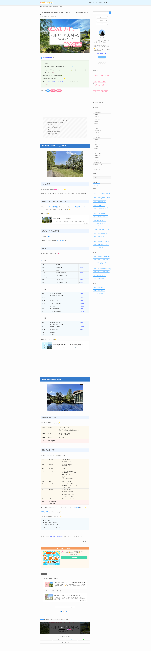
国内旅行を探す (98, 109)
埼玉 (96, 121)
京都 (96, 148)
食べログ (105, 53)
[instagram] (101, 63)
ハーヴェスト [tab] (64, 574)
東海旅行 (97, 137)
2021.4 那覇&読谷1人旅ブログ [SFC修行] (101, 271)
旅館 (102, 85)
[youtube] (103, 63)
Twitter (101, 53)
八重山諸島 (98, 162)
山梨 (97, 132)
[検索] (105, 63)
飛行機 (102, 75)
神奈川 (97, 125)
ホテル (99, 85)
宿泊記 (82, 311)
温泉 (102, 91)
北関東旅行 (98, 112)
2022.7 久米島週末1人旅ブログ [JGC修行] (101, 241)
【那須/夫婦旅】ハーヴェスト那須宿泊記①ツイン (64, 218)
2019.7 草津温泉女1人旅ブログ (99, 287)
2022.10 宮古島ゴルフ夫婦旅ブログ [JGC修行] (102, 226)
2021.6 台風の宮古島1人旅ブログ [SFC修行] (102, 256)
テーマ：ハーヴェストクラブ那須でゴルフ (56, 126)
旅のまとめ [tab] (44, 574)
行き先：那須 (50, 124)
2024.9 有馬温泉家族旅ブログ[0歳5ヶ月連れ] (101, 191)
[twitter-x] (99, 63)
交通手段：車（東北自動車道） (54, 127)
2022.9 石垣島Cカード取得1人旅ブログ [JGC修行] (102, 230)
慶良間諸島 (98, 157)
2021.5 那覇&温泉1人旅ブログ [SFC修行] (101, 259)
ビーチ (99, 91)
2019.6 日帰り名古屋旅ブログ (99, 293)
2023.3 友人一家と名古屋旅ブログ (100, 213)
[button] (46, 639)
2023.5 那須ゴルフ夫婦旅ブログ (47, 57)
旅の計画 (53, 90)
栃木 (42, 619)
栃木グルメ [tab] (58, 574)
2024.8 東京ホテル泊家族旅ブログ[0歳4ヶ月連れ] (102, 194)
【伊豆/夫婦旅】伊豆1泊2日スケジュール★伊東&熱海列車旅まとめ (68, 344)
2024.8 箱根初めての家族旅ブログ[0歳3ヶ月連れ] (102, 198)
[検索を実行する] (110, 12)
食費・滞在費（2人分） (52, 134)
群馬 (97, 116)
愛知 (97, 141)
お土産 (95, 91)
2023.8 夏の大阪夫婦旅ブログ (99, 205)
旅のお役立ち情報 (98, 102)
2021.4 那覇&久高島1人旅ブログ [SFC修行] (102, 268)
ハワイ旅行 (98, 167)
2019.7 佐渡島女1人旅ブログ (99, 290)
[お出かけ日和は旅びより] (47, 2)
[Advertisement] (65, 105)
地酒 (105, 81)
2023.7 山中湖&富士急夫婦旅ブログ (100, 208)
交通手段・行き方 (96, 75)
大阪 (97, 146)
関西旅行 (97, 144)
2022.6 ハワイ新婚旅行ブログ (99, 247)
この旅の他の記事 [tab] (51, 574)
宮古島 (97, 160)
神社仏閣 (106, 91)
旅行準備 (96, 107)
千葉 (96, 128)
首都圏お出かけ (98, 119)
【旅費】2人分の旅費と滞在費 (53, 131)
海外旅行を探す (98, 164)
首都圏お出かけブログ (98, 185)
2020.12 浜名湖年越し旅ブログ (99, 275)
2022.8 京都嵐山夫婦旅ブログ (99, 236)
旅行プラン (50, 129)
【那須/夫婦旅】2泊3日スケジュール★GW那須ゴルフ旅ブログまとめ (69, 582)
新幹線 (108, 75)
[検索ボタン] (109, 2)
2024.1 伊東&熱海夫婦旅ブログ (99, 201)
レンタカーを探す (74, 557)
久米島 (97, 155)
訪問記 (81, 267)
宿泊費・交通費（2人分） (53, 133)
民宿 (94, 87)
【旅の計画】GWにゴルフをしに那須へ (55, 122)
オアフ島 (97, 169)
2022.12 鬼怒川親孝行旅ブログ (99, 220)
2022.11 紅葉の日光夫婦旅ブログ (100, 223)
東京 (97, 123)
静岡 (97, 139)
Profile (98, 53)
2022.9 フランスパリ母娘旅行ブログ (100, 233)
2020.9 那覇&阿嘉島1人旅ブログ (100, 278)
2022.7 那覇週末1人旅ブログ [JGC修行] (101, 244)
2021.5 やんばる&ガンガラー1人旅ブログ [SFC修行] (101, 263)
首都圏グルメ (100, 81)
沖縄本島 (98, 153)
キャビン (106, 85)
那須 (48, 90)
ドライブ (59, 90)
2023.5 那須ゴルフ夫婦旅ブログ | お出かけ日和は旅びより (67, 595)
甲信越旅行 (98, 130)
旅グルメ (95, 81)
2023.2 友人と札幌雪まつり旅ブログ (100, 216)
